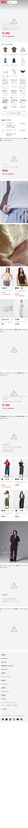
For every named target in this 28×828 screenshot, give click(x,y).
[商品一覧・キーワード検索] (26, 2)
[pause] (26, 202)
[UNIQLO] (3, 2)
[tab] (3, 6)
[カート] (22, 2)
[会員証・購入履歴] (19, 2)
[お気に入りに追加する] (12, 288)
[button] (7, 277)
